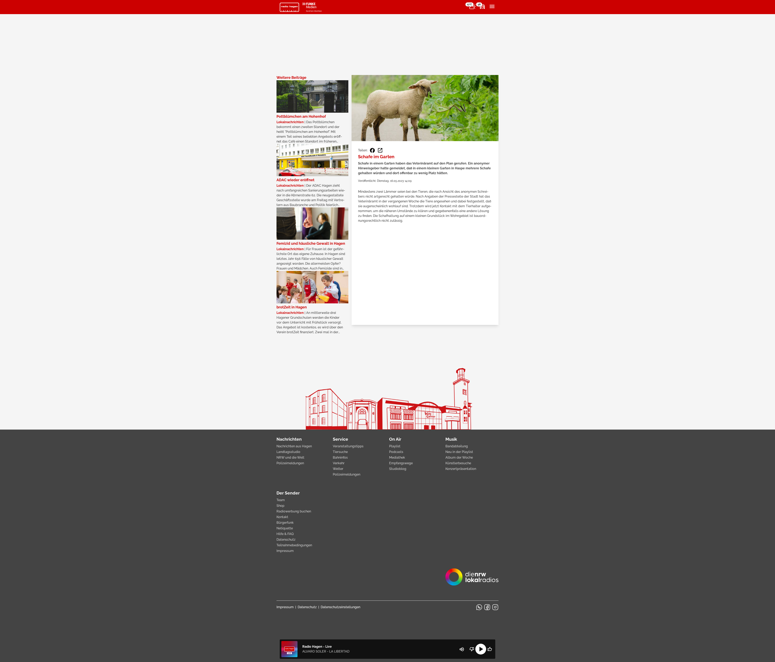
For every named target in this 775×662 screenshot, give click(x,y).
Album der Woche (459, 457)
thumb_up (489, 649)
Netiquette (284, 528)
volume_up (462, 649)
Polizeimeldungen (290, 463)
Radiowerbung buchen (293, 511)
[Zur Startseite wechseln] (289, 7)
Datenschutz (285, 539)
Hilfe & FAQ (285, 534)
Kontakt (282, 517)
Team (280, 500)
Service (340, 439)
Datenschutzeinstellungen (340, 607)
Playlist (394, 446)
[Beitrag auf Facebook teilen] (372, 150)
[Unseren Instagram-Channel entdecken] (495, 607)
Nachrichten (289, 439)
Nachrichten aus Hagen (294, 446)
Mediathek (397, 457)
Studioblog (397, 469)
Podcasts (396, 452)
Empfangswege (401, 463)
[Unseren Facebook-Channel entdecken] (487, 607)
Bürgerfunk (285, 523)
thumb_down (471, 649)
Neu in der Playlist (459, 452)
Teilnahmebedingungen (294, 545)
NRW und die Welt (290, 457)
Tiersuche (340, 452)
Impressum (285, 551)
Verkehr (339, 463)
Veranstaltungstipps (348, 446)
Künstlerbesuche (458, 463)
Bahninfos (340, 457)
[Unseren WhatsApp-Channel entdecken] (479, 607)
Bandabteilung (456, 446)
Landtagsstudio (288, 452)
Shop (280, 506)
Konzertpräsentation (460, 469)
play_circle (480, 649)
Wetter (338, 469)
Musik (451, 439)
